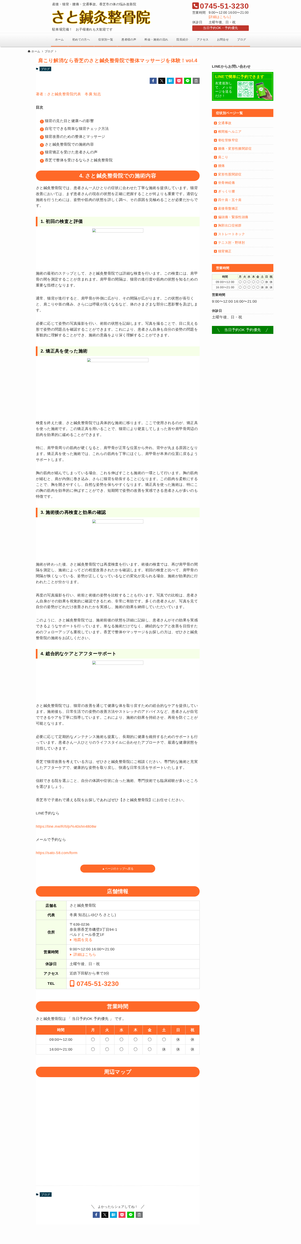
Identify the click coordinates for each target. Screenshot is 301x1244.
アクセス (203, 39)
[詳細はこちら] (220, 17)
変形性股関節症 (230, 174)
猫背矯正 (225, 251)
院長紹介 (182, 39)
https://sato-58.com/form (57, 853)
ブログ (241, 39)
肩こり (223, 157)
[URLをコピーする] (196, 81)
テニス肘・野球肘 (231, 242)
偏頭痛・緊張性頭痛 (233, 217)
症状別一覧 (105, 39)
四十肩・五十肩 (230, 200)
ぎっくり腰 (226, 191)
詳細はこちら (85, 954)
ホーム (59, 39)
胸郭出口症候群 (230, 225)
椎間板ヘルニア (230, 131)
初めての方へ (81, 39)
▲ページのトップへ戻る (118, 868)
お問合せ (223, 39)
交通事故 (225, 123)
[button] (153, 81)
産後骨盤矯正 (228, 208)
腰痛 (221, 165)
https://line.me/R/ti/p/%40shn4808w (66, 826)
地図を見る (83, 940)
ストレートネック (231, 234)
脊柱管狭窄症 (228, 140)
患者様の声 (128, 39)
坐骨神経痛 (226, 182)
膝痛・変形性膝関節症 (235, 148)
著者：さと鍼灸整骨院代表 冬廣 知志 (68, 94)
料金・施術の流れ (156, 39)
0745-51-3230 (97, 983)
